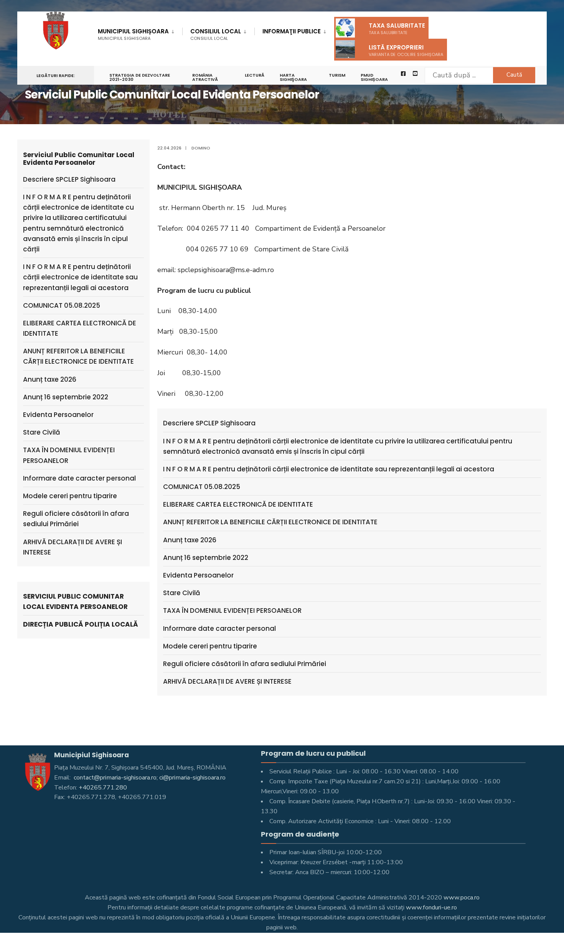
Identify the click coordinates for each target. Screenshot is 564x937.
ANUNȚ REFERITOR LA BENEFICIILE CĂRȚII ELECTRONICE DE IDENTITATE (270, 522)
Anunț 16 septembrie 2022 (205, 557)
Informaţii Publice (291, 31)
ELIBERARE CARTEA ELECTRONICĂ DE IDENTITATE (238, 504)
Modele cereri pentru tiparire (210, 646)
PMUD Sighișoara (374, 77)
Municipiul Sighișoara (133, 34)
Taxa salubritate (397, 28)
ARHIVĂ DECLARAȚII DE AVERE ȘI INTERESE (227, 681)
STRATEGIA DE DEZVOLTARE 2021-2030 (139, 77)
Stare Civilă (181, 592)
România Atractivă (205, 77)
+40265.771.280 (103, 787)
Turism (337, 75)
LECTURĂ (254, 75)
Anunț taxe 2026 (189, 540)
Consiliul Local (215, 34)
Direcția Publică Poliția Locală (80, 624)
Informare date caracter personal (219, 628)
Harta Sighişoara (293, 77)
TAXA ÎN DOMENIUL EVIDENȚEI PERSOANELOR (232, 610)
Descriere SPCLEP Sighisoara (209, 423)
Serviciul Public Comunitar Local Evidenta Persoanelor (75, 601)
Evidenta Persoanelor (198, 575)
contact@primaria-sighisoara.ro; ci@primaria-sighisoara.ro (149, 777)
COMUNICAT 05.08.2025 (201, 486)
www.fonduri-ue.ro (431, 907)
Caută (514, 75)
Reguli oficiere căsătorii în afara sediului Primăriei (244, 663)
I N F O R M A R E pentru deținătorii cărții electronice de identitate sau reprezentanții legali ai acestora (328, 469)
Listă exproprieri (406, 50)
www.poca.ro (462, 897)
